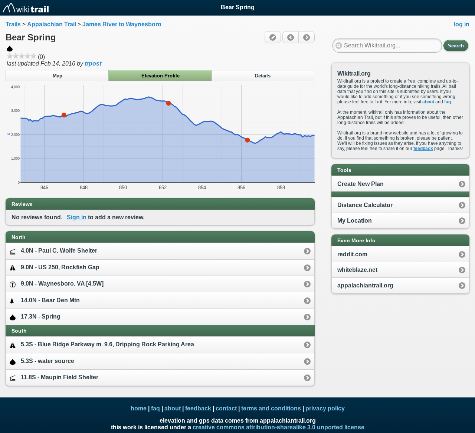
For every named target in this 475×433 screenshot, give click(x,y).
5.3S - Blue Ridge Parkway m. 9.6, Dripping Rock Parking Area (107, 344)
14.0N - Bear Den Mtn (50, 300)
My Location (354, 220)
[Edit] (273, 37)
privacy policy (325, 408)
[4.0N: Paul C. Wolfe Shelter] (306, 37)
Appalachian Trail (51, 24)
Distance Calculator (365, 205)
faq (447, 101)
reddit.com (352, 254)
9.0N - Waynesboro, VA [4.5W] (62, 283)
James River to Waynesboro (121, 24)
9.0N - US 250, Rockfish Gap (60, 267)
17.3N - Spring (40, 316)
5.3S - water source (47, 361)
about (428, 101)
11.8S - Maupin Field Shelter (59, 377)
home (139, 408)
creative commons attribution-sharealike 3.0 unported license (278, 427)
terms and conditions (271, 408)
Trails (13, 24)
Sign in (76, 217)
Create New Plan (360, 184)
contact (226, 408)
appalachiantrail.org (365, 285)
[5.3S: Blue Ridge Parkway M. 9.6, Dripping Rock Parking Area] (290, 37)
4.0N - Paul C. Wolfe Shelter (59, 250)
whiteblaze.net (357, 270)
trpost (93, 63)
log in (461, 24)
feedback (423, 148)
